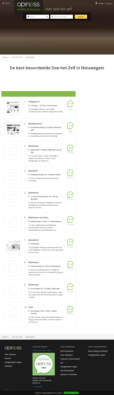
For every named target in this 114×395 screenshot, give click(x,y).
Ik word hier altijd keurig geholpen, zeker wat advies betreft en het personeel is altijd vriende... (45, 294)
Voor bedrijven (66, 355)
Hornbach (33, 170)
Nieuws (8, 358)
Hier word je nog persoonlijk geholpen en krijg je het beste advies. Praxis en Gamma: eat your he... (46, 319)
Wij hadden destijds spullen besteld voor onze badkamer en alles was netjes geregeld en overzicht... (46, 249)
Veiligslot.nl (34, 101)
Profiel (100, 3)
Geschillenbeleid (67, 370)
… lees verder (37, 386)
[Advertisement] (57, 77)
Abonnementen (66, 351)
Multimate (33, 146)
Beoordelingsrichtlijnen (98, 351)
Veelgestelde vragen (13, 362)
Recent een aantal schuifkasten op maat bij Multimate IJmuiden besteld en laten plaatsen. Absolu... (45, 205)
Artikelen (8, 366)
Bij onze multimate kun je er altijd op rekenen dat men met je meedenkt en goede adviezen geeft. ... (46, 272)
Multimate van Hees (38, 217)
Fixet (30, 307)
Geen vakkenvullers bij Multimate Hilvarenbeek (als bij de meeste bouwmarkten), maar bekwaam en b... (43, 227)
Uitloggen (109, 3)
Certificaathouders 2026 (42, 350)
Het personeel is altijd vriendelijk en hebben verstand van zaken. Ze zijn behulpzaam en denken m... (43, 158)
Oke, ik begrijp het (71, 393)
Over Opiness (10, 354)
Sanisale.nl (33, 240)
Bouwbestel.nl (35, 123)
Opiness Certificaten (68, 374)
